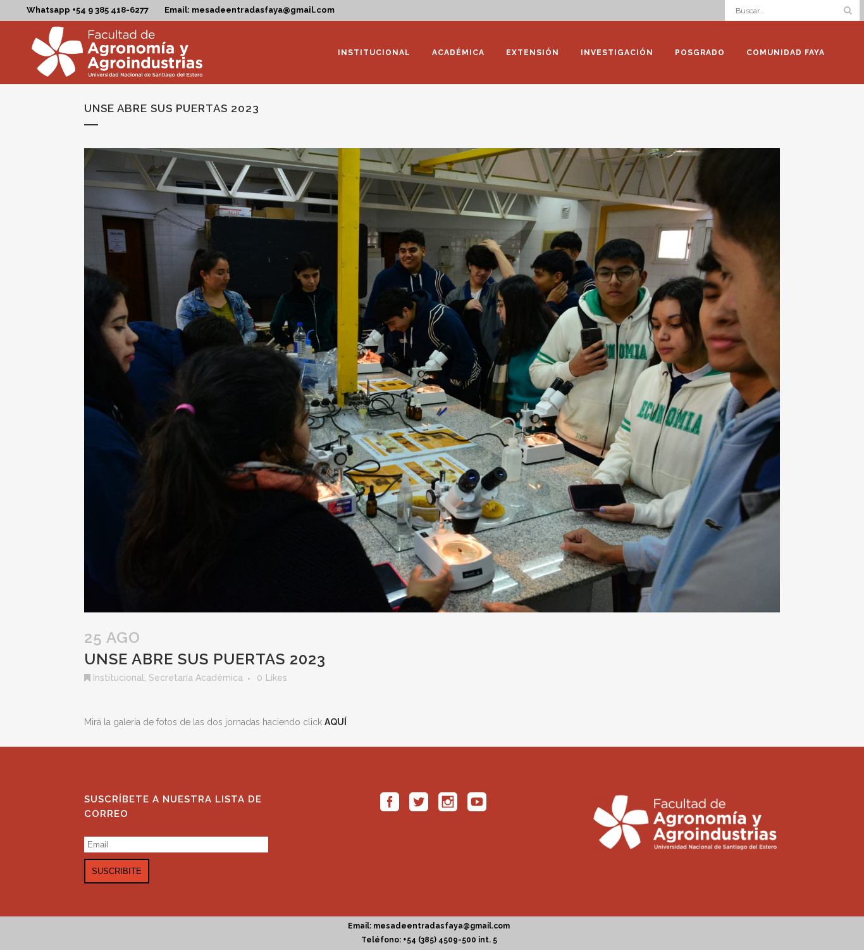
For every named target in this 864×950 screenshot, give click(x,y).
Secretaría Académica (196, 678)
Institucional (118, 678)
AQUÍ (335, 722)
